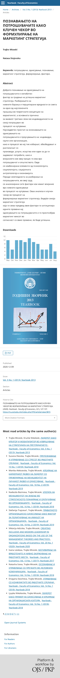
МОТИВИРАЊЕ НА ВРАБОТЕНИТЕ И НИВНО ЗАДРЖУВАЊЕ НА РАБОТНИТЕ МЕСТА (32, 554)
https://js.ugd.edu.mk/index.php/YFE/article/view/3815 (26, 412)
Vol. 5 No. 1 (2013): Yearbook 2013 (37, 9)
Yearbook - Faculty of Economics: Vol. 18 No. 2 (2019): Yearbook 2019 (32, 485)
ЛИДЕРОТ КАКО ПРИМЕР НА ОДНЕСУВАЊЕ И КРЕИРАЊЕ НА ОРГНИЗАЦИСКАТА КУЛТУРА (32, 597)
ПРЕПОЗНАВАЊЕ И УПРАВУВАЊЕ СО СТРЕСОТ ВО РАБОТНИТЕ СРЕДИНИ (32, 460)
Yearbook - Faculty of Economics (22, 3)
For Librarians (10, 648)
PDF (9, 353)
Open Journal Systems (15, 622)
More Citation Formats (15, 417)
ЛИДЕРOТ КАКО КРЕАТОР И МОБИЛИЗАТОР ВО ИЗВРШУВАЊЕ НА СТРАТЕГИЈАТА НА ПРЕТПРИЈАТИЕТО (32, 442)
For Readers (9, 639)
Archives (15, 9)
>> (18, 613)
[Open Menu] (3, 3)
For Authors (9, 643)
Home (5, 9)
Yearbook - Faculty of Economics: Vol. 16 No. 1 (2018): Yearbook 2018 (30, 604)
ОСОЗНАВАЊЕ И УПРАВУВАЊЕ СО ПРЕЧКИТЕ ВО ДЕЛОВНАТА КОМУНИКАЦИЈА (32, 568)
